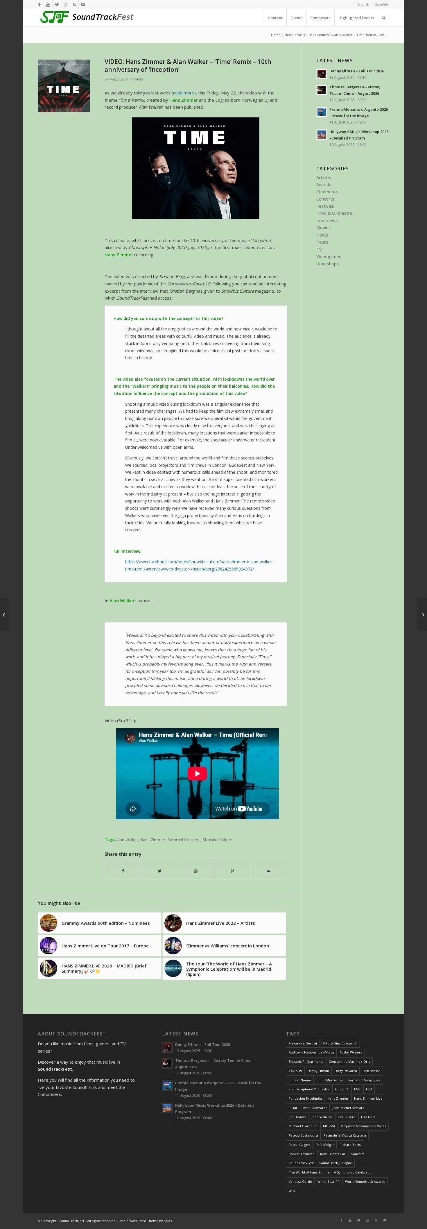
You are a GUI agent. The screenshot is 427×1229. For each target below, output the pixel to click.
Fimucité (342, 1089)
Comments (327, 191)
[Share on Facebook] (123, 871)
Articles (323, 177)
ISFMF (293, 1107)
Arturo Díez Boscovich (340, 1043)
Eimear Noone (300, 1080)
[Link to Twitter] (57, 4)
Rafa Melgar (325, 1144)
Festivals (325, 206)
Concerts (325, 199)
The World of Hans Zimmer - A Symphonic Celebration (331, 1172)
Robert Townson (302, 1154)
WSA (292, 1191)
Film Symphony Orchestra (309, 1089)
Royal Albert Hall (333, 1154)
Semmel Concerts (184, 839)
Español (381, 4)
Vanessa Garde (300, 1181)
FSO (369, 1089)
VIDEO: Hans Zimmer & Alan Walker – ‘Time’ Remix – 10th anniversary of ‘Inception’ (188, 66)
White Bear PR (328, 1181)
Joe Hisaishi (297, 1117)
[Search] (383, 17)
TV (319, 249)
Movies (323, 227)
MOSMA (329, 1126)
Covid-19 (295, 1071)
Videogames (328, 256)
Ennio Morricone (330, 1080)
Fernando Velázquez (364, 1080)
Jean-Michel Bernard (349, 1107)
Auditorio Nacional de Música (311, 1052)
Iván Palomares (315, 1107)
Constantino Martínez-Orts (349, 1061)
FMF (357, 1089)
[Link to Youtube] (48, 4)
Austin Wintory (351, 1052)
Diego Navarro (346, 1071)
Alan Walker (127, 839)
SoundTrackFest (301, 1163)
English (363, 4)
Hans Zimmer (152, 839)
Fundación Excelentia (305, 1098)
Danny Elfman (318, 1071)
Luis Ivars (368, 1117)
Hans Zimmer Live (368, 1098)
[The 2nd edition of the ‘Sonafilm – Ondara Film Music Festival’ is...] (4, 615)
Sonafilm (358, 1154)
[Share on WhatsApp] (196, 871)
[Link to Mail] (83, 4)
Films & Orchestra (334, 213)
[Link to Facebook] (39, 4)
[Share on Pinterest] (232, 871)
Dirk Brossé (371, 1071)
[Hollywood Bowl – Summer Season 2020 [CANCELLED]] (422, 615)
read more (183, 93)
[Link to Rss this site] (74, 4)
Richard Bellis (350, 1144)
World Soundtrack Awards (365, 1181)
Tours (322, 242)
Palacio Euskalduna (303, 1135)
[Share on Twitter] (159, 871)
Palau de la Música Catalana (345, 1135)
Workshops (327, 263)
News (138, 79)
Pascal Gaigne (299, 1144)
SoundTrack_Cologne (335, 1163)
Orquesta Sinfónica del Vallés (363, 1126)
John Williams (322, 1117)
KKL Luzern (347, 1117)
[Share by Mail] (268, 871)
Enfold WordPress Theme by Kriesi (146, 1221)
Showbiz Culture (217, 839)
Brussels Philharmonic (306, 1061)
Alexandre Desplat (303, 1043)
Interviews (327, 220)
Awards (323, 184)
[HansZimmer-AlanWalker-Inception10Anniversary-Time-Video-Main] (64, 86)
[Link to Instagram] (65, 4)
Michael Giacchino (303, 1126)
